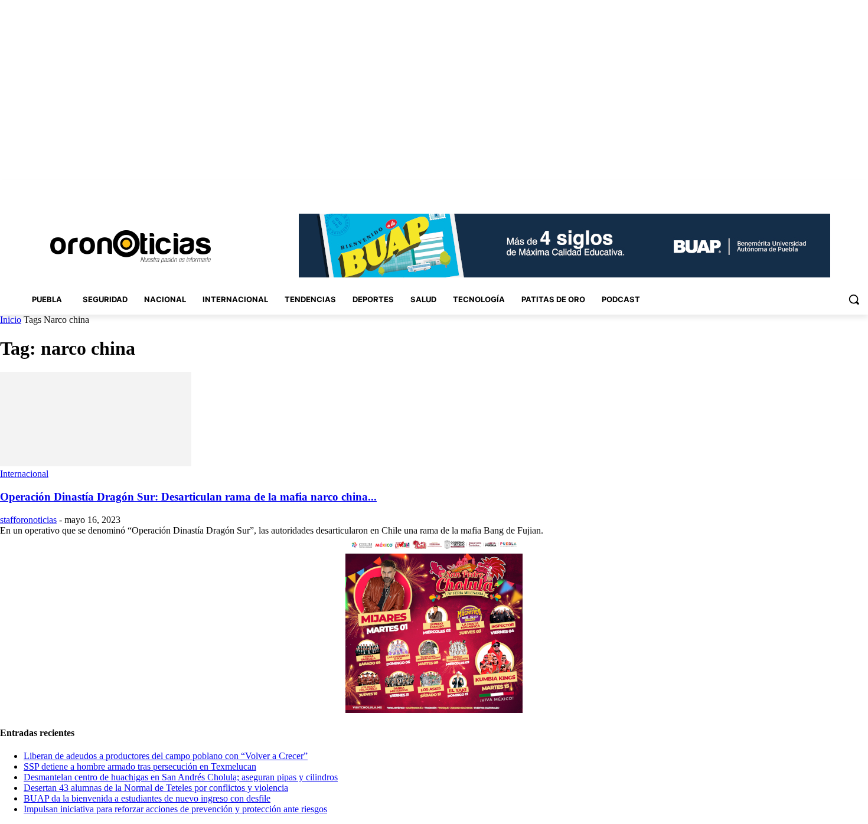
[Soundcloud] (812, 188)
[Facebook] (779, 188)
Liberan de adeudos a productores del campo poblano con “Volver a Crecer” (166, 756)
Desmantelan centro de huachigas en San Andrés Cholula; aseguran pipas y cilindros (181, 777)
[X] (844, 188)
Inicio (10, 320)
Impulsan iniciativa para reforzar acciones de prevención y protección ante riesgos (175, 809)
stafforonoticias (28, 520)
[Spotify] (829, 188)
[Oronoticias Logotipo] (130, 246)
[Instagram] (795, 188)
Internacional (24, 474)
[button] (854, 299)
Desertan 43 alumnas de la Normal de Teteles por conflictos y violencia (156, 788)
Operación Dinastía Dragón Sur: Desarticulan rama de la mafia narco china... (188, 497)
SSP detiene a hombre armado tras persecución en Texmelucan (140, 766)
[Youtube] (861, 188)
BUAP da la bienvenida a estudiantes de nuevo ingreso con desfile (147, 798)
